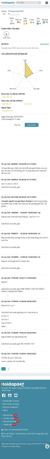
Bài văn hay (9, 415)
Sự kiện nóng (10, 418)
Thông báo (9, 424)
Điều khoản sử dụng (11, 404)
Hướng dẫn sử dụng (11, 401)
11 (13, 23)
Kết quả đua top (11, 421)
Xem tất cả (44, 44)
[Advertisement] (25, 144)
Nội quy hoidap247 (10, 407)
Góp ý (5, 410)
